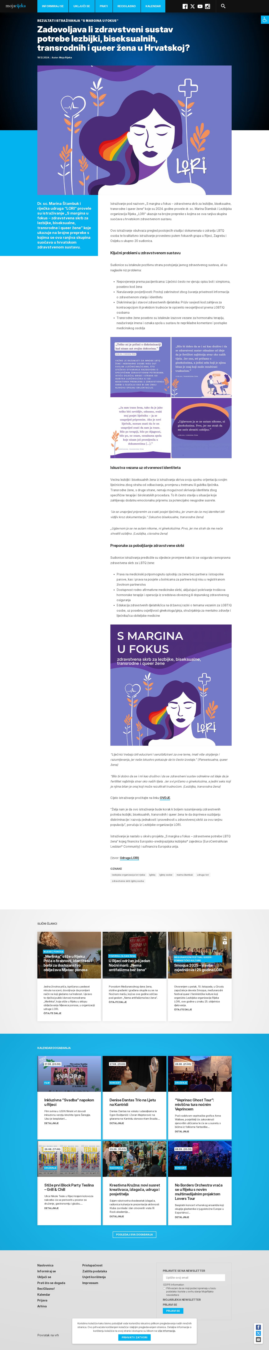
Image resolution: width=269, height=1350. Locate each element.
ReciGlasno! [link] (46, 1289)
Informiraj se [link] (53, 6)
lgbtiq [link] (152, 874)
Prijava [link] (42, 1300)
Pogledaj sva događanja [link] (134, 1234)
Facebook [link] (185, 6)
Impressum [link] (90, 1283)
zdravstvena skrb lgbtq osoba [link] (128, 881)
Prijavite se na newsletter (184, 1270)
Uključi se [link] (81, 6)
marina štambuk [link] (185, 874)
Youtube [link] (200, 6)
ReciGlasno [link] (127, 6)
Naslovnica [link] (45, 1265)
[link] (265, 20)
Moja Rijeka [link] (65, 57)
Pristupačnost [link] (92, 1265)
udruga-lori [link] (203, 874)
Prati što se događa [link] (51, 1283)
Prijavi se (170, 1304)
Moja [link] (16, 5)
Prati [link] (104, 6)
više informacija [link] (166, 1330)
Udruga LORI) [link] (129, 858)
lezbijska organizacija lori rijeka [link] (128, 874)
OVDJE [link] (165, 798)
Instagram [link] (207, 6)
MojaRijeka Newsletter (182, 1299)
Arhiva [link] (42, 1306)
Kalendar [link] (153, 6)
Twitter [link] (192, 6)
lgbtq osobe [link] (165, 874)
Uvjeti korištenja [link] (94, 1277)
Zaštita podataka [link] (94, 1271)
